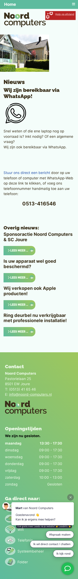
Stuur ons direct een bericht (27, 173)
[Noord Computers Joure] (25, 19)
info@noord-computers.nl (30, 394)
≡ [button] (73, 4)
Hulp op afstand (64, 14)
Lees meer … (19, 250)
